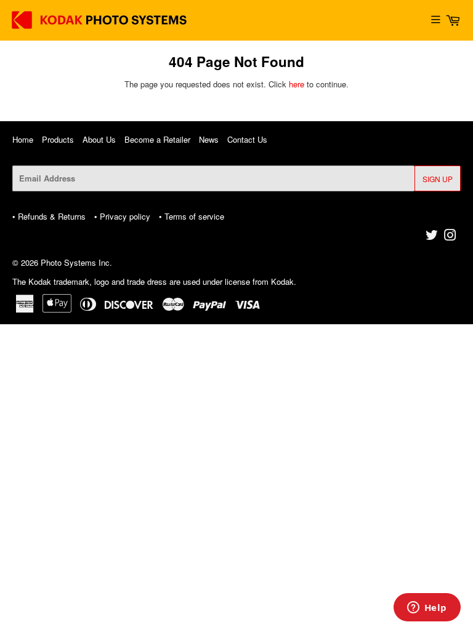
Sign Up (437, 178)
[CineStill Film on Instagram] (450, 236)
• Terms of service (191, 216)
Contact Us (247, 139)
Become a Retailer (157, 139)
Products (58, 139)
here (296, 84)
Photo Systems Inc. (76, 262)
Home (22, 139)
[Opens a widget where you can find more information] (427, 608)
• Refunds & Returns (49, 216)
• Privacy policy (122, 216)
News (209, 139)
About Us (99, 139)
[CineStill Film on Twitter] (432, 236)
